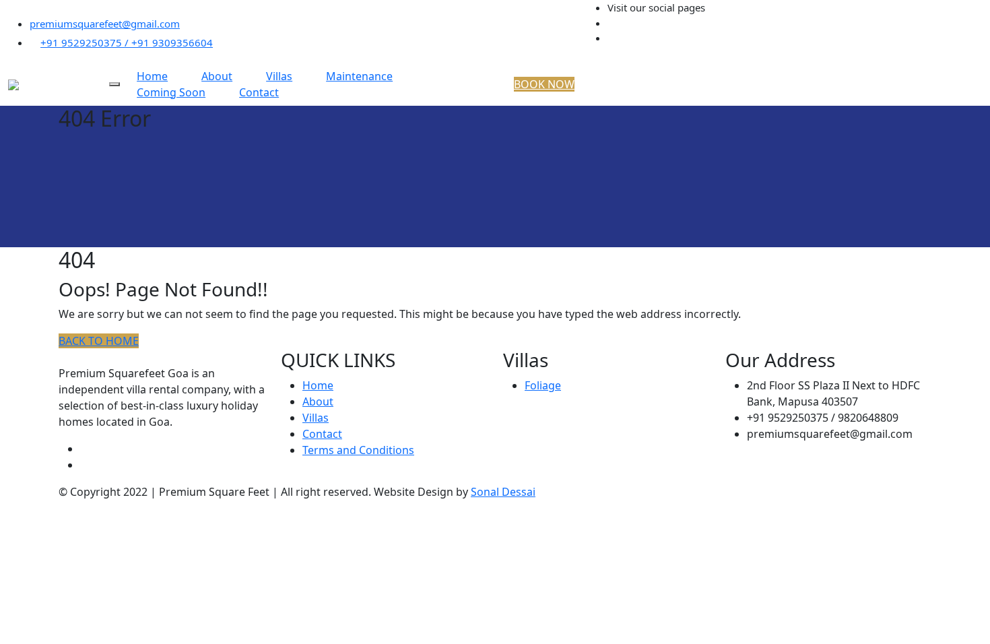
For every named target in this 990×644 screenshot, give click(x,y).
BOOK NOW (544, 84)
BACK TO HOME (99, 340)
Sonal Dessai (503, 491)
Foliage (543, 385)
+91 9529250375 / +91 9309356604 (126, 42)
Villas (315, 417)
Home (317, 385)
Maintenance (359, 76)
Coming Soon (171, 92)
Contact (259, 92)
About (317, 401)
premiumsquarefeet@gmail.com (105, 23)
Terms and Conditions (358, 450)
